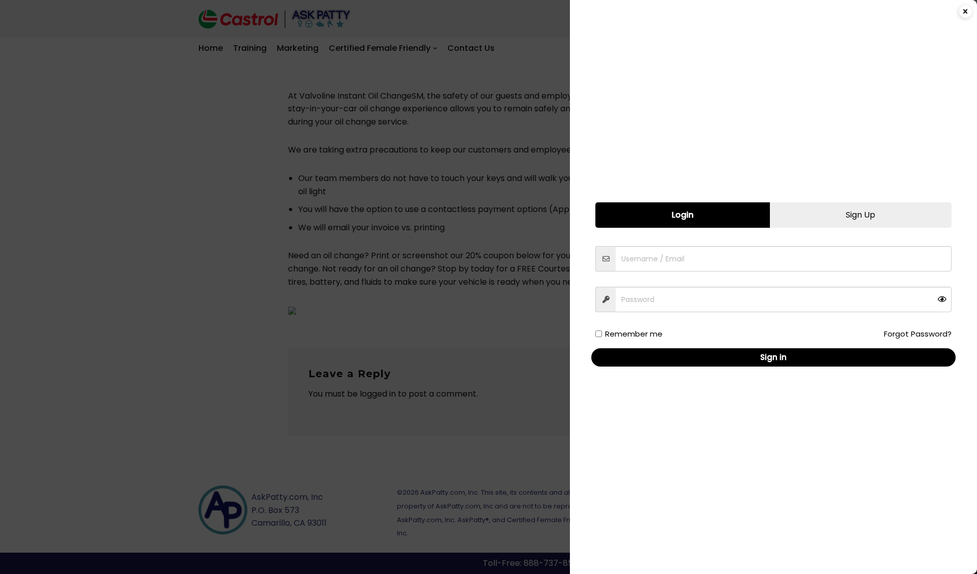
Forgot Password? (918, 333)
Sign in (773, 357)
